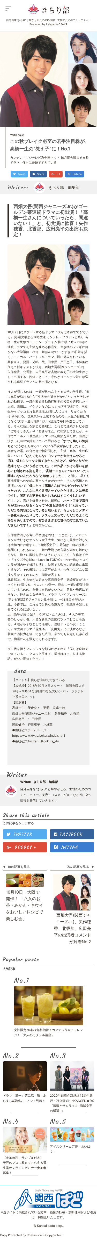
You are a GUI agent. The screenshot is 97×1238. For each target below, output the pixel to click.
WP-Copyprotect (51, 1235)
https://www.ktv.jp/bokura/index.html (38, 735)
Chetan (32, 1235)
